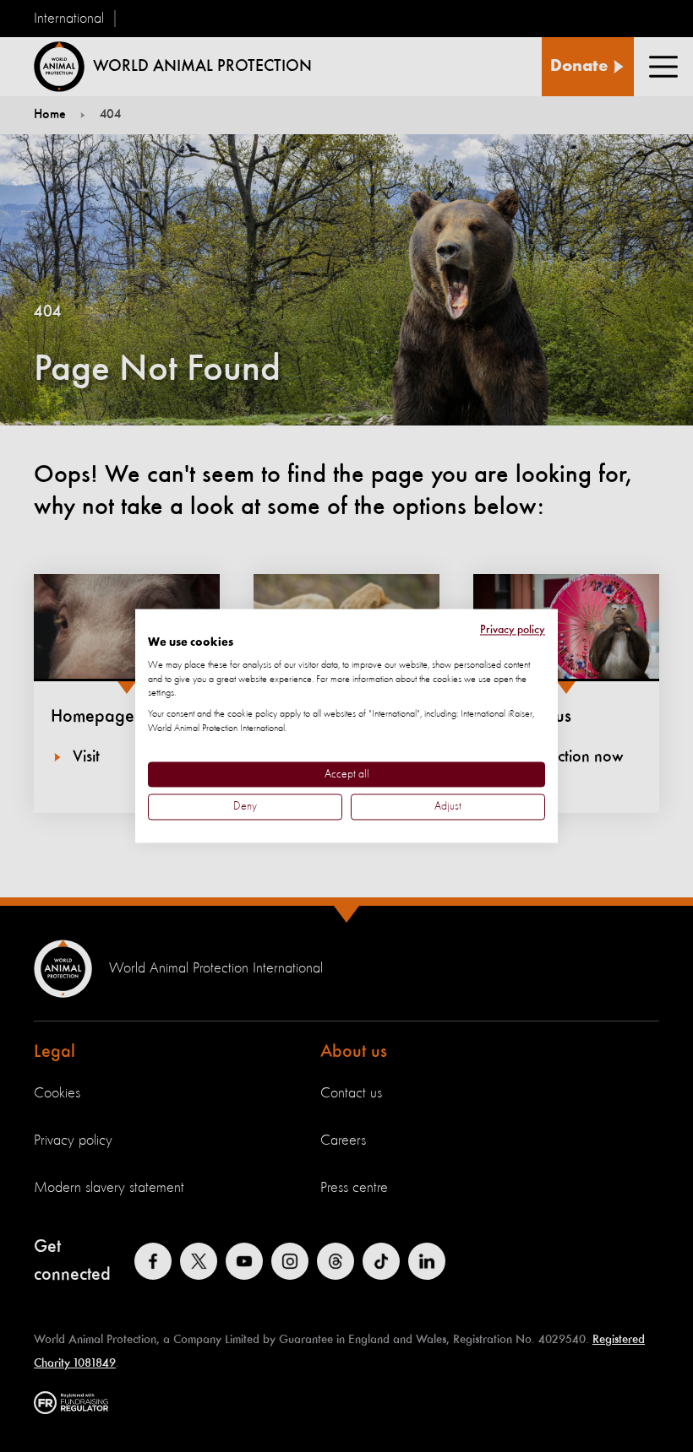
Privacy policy (512, 630)
